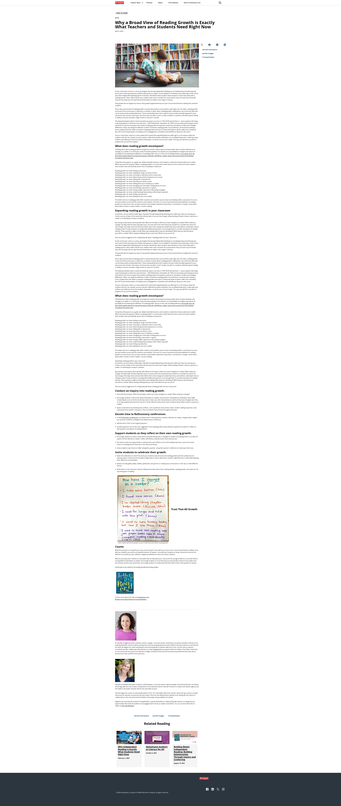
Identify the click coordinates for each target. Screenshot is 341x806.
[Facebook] (209, 45)
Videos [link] (160, 3)
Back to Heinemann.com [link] (192, 3)
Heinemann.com (143, 597)
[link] (119, 2)
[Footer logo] (204, 778)
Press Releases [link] (173, 3)
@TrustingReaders (128, 706)
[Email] (224, 45)
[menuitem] (119, 2)
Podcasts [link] (149, 3)
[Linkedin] (217, 45)
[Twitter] (201, 45)
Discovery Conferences (130, 418)
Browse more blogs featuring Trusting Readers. (131, 599)
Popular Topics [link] (136, 3)
